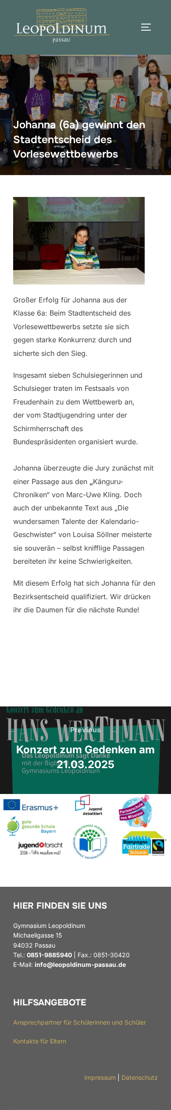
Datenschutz (139, 1077)
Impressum (100, 1077)
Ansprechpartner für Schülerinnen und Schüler (79, 1022)
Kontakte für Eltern (39, 1041)
